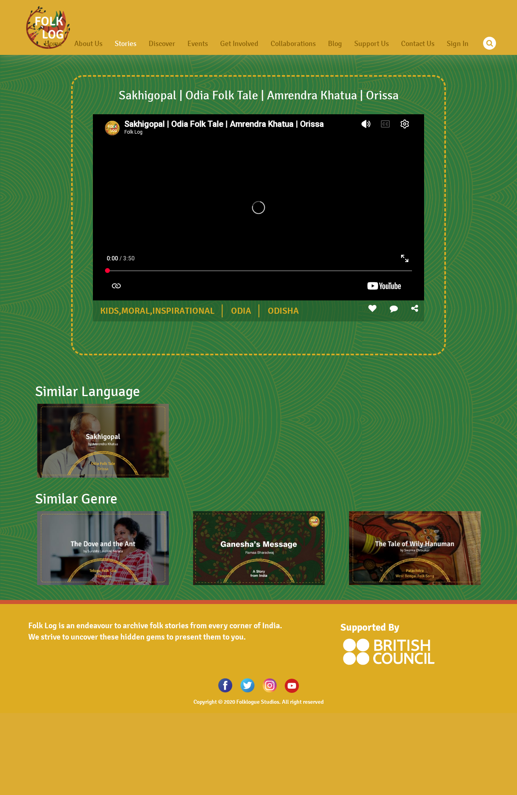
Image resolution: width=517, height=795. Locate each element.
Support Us (371, 43)
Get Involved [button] (239, 43)
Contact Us (418, 43)
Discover (162, 43)
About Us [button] (88, 43)
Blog (335, 43)
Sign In (458, 43)
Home (53, 43)
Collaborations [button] (293, 43)
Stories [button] (126, 43)
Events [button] (197, 43)
